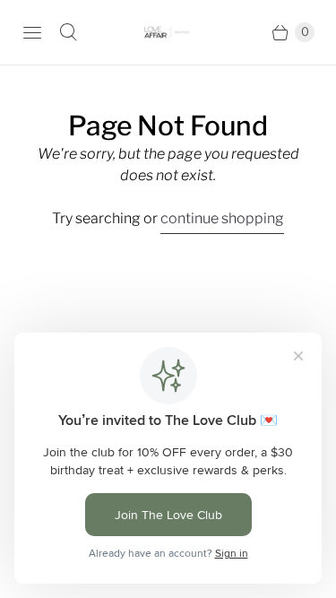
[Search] (68, 32)
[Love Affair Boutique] (168, 33)
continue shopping (222, 218)
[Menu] (32, 32)
